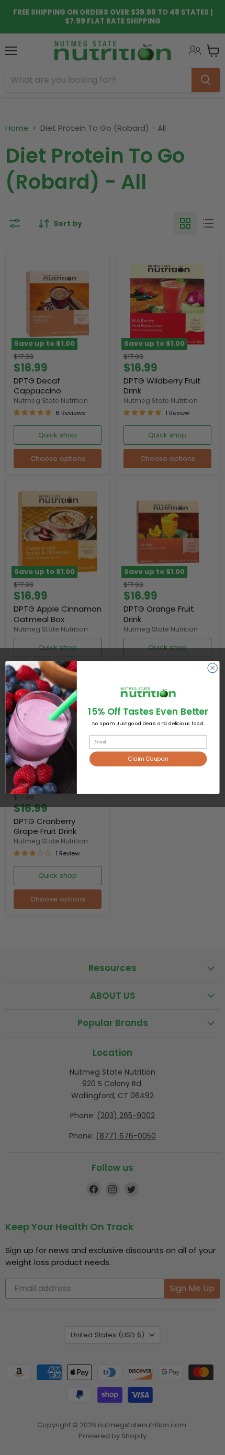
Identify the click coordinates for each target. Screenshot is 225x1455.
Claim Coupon (148, 759)
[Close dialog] (212, 668)
